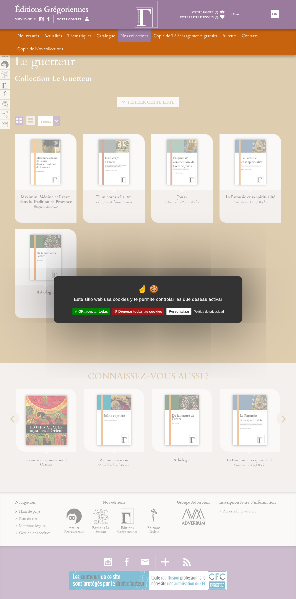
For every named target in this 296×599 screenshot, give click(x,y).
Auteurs (229, 35)
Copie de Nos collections (40, 48)
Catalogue (105, 35)
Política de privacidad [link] (209, 311)
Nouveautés (28, 35)
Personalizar (179, 311)
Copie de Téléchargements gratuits (185, 35)
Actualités (53, 35)
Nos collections (134, 35)
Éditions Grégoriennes (51, 9)
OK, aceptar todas (93, 311)
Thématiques (79, 35)
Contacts (250, 35)
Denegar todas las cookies (139, 311)
